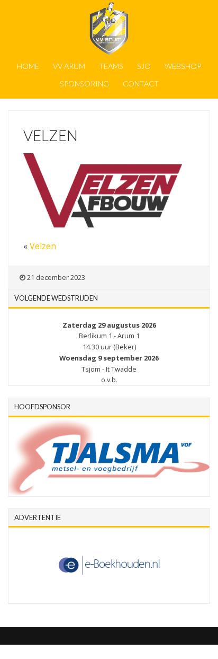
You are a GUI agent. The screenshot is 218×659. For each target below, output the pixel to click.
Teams (111, 66)
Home (28, 66)
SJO (144, 66)
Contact (141, 83)
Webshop (183, 66)
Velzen (43, 246)
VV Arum (69, 66)
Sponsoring (84, 83)
